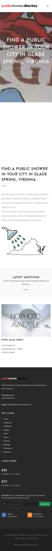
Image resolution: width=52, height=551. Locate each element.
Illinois (6, 437)
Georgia (7, 444)
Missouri (7, 452)
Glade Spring (33, 77)
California (8, 422)
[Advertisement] (26, 129)
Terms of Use (20, 538)
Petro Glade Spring (12, 340)
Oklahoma (8, 426)
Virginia (23, 77)
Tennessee (8, 448)
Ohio (5, 433)
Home (16, 77)
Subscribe (45, 504)
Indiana (6, 430)
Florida (6, 441)
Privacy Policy (32, 538)
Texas (6, 419)
